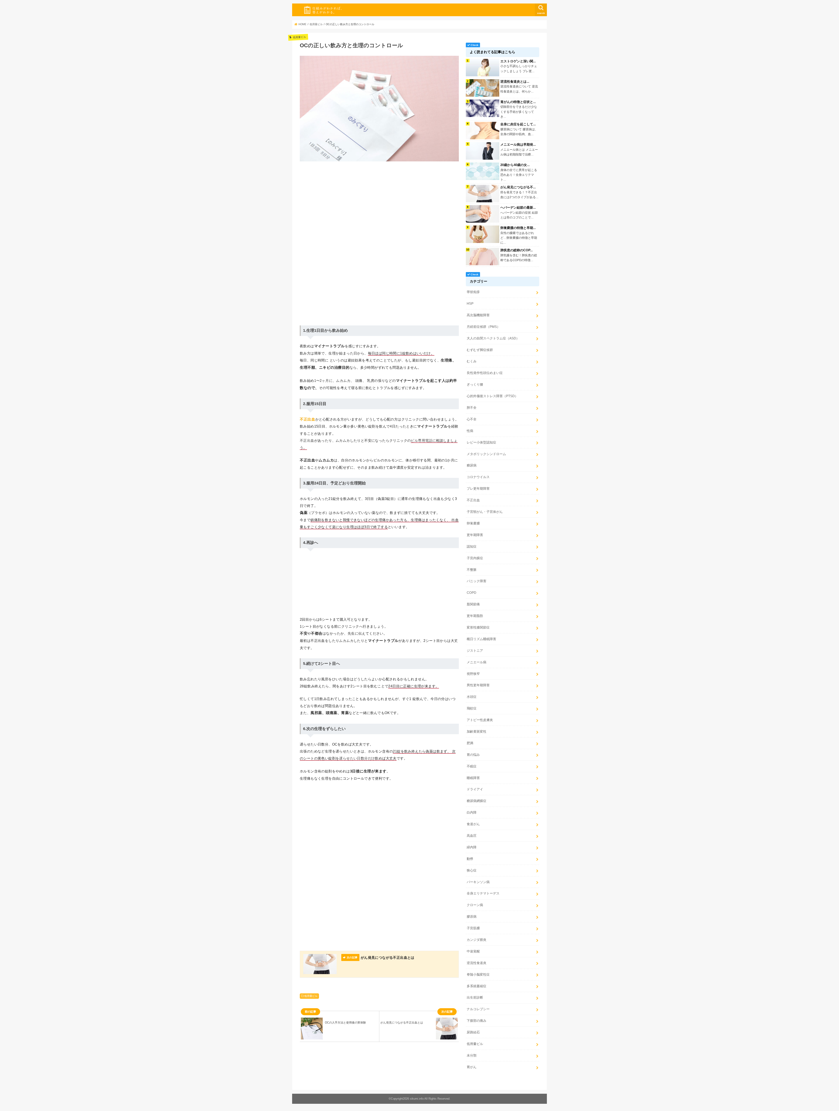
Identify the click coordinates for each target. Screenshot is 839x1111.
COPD (471, 592)
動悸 (470, 859)
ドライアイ (475, 789)
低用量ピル (310, 995)
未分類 (472, 1055)
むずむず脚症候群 (480, 350)
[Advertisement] (379, 192)
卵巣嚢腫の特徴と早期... (518, 228)
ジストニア (475, 650)
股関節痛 (473, 604)
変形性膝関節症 (478, 627)
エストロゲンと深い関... (518, 61)
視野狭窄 (473, 674)
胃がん (472, 1067)
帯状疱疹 (473, 292)
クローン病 (475, 905)
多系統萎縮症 (476, 986)
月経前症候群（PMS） (483, 326)
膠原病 (472, 916)
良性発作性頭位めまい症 (485, 373)
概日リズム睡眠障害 (481, 639)
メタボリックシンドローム (486, 454)
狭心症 (472, 870)
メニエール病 (476, 662)
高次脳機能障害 (478, 315)
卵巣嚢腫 (473, 523)
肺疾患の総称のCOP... (516, 250)
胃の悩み (473, 754)
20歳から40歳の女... (515, 165)
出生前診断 (475, 997)
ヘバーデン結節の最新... (518, 207)
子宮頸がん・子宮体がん (485, 512)
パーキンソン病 (478, 882)
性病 (470, 431)
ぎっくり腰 (475, 384)
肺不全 (472, 407)
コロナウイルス (478, 477)
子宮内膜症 (475, 558)
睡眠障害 (473, 778)
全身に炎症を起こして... (518, 124)
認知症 (472, 546)
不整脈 (472, 569)
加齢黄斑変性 (476, 731)
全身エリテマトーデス (483, 893)
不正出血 (473, 500)
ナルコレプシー (478, 1009)
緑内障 (472, 847)
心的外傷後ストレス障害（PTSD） (492, 396)
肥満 (470, 743)
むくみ (472, 361)
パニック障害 (476, 581)
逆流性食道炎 (476, 963)
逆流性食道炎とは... (514, 81)
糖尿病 (472, 465)
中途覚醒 (473, 951)
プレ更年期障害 (478, 488)
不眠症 (472, 766)
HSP (470, 303)
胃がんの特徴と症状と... (518, 102)
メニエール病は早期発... (518, 144)
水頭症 (472, 697)
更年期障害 (475, 535)
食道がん (473, 824)
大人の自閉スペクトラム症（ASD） (493, 338)
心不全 (472, 419)
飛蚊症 (472, 708)
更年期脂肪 (475, 616)
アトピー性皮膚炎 (480, 720)
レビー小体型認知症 (481, 442)
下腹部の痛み (476, 1020)
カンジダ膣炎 (476, 940)
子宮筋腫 (473, 928)
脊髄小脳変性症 (478, 974)
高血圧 (472, 835)
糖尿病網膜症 (476, 801)
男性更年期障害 (478, 685)
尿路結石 (473, 1032)
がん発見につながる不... (518, 187)
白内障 (472, 812)
